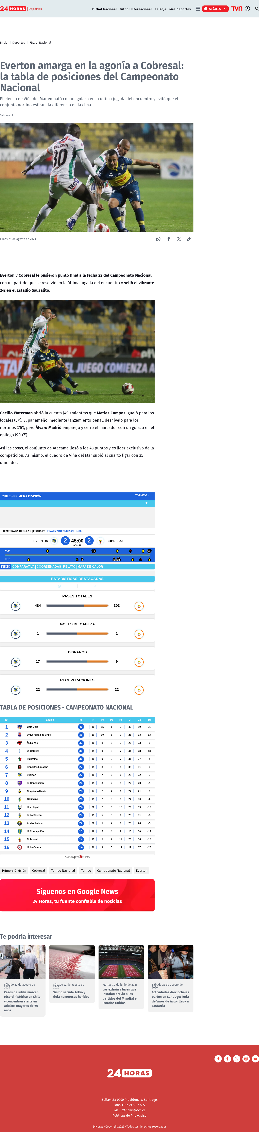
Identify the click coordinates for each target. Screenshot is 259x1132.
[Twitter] (179, 239)
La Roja (160, 8)
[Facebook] (169, 239)
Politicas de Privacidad (130, 1115)
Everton (141, 870)
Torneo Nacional (63, 870)
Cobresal (38, 870)
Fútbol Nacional (104, 8)
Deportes (18, 42)
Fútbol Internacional (136, 8)
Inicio (3, 42)
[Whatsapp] (158, 239)
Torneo (86, 870)
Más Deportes (180, 8)
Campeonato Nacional (113, 870)
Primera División (14, 870)
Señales (215, 8)
